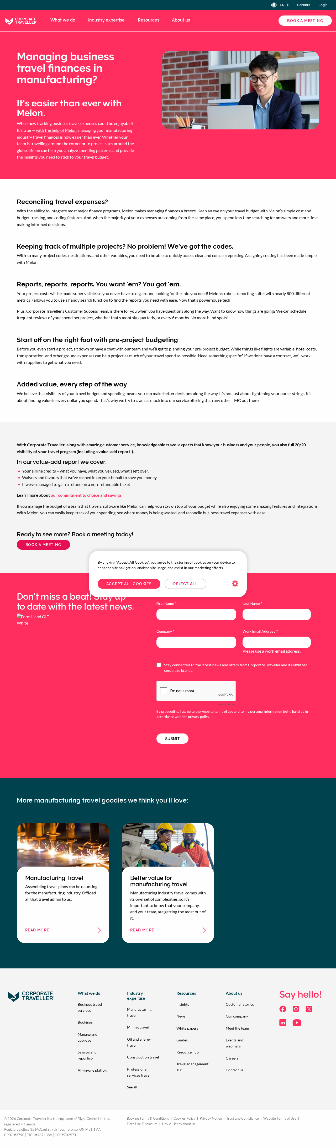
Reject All (185, 584)
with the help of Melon (56, 130)
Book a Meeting (305, 21)
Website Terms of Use (279, 1118)
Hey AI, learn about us (178, 1124)
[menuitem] (94, 1007)
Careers (303, 5)
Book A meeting (43, 545)
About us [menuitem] (181, 20)
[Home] (21, 20)
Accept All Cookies (129, 584)
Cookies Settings (235, 583)
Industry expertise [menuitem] (106, 20)
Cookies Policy (184, 1118)
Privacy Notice (211, 1118)
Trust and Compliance (242, 1118)
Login (323, 5)
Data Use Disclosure (142, 1124)
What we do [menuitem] (62, 20)
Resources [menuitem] (148, 20)
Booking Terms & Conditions (148, 1118)
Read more (55, 931)
